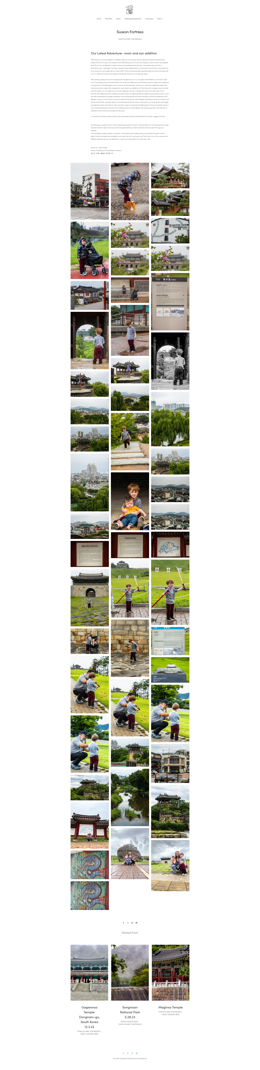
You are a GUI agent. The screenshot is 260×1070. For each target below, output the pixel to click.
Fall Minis (108, 19)
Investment (149, 19)
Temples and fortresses (130, 39)
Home (99, 19)
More (159, 19)
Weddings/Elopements (133, 19)
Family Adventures (89, 1034)
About (118, 19)
